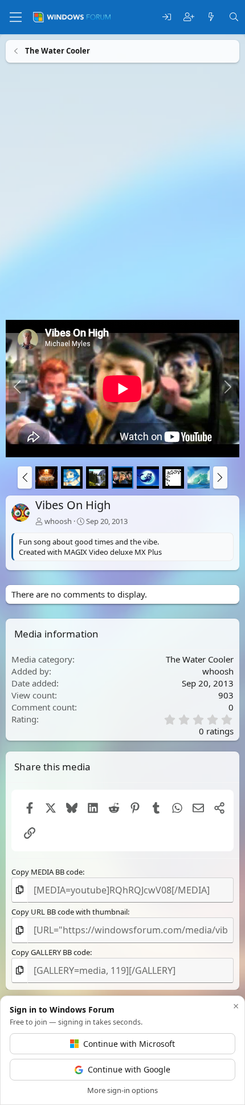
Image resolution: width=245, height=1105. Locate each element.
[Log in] (167, 17)
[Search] (234, 17)
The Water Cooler (200, 658)
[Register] (189, 17)
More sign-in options (122, 1090)
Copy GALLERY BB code (50, 952)
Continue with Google (129, 1069)
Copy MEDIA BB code (47, 872)
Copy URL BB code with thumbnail (69, 912)
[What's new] (211, 17)
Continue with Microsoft (129, 1043)
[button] (25, 477)
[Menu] (15, 17)
